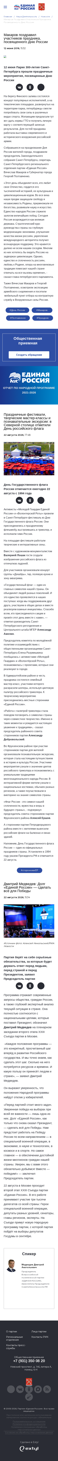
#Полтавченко (18, 318)
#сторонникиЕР (29, 870)
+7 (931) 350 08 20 (29, 1361)
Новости (45, 16)
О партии (11, 1331)
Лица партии (38, 1331)
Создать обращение (29, 354)
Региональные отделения (14, 1338)
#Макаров (41, 310)
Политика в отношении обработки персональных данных (29, 1428)
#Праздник (43, 318)
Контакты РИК (39, 1337)
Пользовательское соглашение (29, 1421)
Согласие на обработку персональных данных (29, 1432)
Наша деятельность (26, 16)
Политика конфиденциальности (29, 1424)
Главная (8, 16)
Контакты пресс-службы (15, 1347)
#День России (17, 310)
